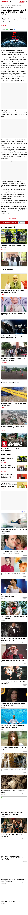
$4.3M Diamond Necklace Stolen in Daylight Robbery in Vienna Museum (12, 336)
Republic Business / (8, 5)
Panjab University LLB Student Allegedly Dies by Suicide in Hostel (13, 404)
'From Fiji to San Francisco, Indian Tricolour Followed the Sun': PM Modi (12, 291)
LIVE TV (22, 1)
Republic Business (4, 27)
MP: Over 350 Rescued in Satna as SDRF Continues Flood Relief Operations (11, 382)
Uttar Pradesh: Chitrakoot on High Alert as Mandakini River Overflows (12, 427)
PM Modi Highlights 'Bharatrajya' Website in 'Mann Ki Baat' (13, 314)
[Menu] (26, 1)
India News (3, 294)
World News (3, 249)
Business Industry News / (17, 5)
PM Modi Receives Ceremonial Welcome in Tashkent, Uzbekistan (12, 269)
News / (2, 5)
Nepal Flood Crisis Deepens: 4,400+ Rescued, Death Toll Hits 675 (12, 449)
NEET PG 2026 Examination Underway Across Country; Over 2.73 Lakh (13, 359)
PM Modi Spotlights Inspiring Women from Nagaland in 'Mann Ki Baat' (7, 477)
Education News (4, 362)
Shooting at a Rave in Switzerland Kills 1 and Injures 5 (13, 246)
